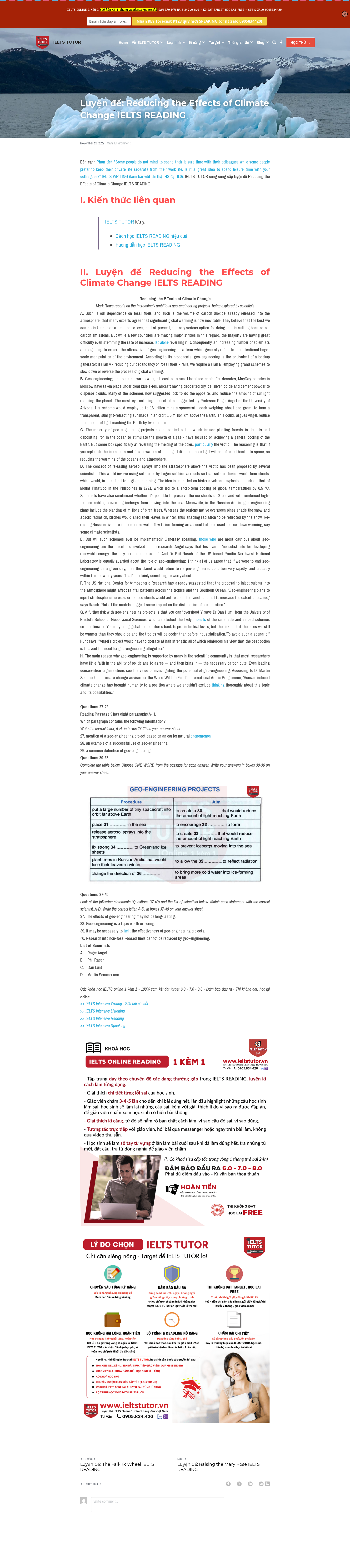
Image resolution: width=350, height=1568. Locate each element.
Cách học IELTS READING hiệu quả (151, 235)
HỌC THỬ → (300, 42)
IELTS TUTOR (119, 221)
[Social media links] (281, 42)
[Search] (274, 42)
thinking (219, 685)
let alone (162, 342)
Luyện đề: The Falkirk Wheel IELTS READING (117, 1467)
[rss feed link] (267, 1483)
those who (207, 539)
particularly (204, 444)
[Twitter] (239, 1483)
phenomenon (200, 736)
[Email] (261, 1483)
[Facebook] (228, 1483)
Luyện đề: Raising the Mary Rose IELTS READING (218, 1467)
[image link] (42, 42)
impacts (198, 619)
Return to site (92, 1484)
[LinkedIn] (250, 1483)
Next (180, 1459)
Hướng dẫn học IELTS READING (147, 244)
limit (127, 931)
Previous (89, 1459)
